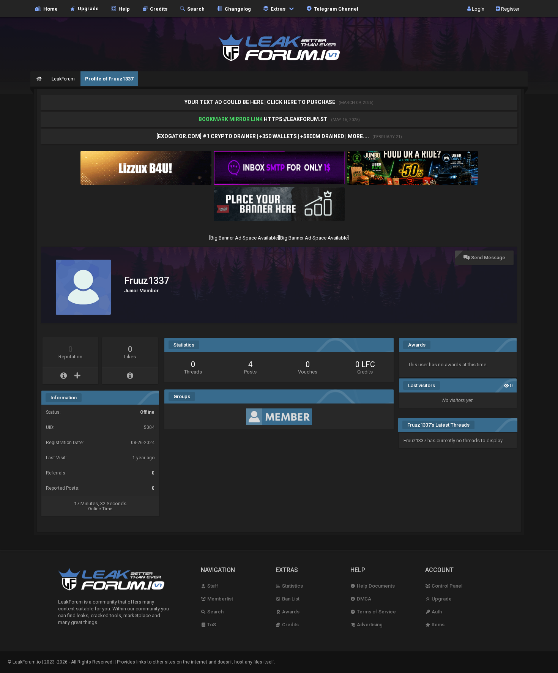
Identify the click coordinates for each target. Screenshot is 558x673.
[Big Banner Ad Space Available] (244, 238)
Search (195, 8)
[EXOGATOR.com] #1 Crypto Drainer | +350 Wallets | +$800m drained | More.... (263, 136)
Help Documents (375, 586)
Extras (277, 8)
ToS (211, 624)
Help (123, 8)
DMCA (363, 599)
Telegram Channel (335, 8)
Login (477, 8)
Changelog (236, 8)
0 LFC (365, 364)
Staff (212, 586)
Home (49, 8)
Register (509, 8)
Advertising (369, 624)
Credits (157, 8)
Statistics (292, 586)
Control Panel (446, 586)
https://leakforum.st (296, 119)
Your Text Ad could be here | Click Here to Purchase (260, 102)
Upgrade (441, 599)
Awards (290, 612)
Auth (436, 612)
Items (437, 624)
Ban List (290, 599)
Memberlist (219, 599)
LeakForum (63, 79)
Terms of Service (376, 612)
